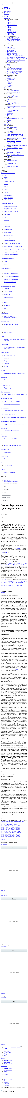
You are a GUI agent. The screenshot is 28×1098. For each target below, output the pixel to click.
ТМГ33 (9, 29)
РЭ (15, 585)
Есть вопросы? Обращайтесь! (14, 148)
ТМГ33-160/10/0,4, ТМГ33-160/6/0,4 (10, 827)
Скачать (14, 847)
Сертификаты (10, 79)
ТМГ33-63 (10, 563)
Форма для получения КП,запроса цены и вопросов (14, 91)
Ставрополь (10, 113)
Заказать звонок (5, 321)
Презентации (4, 456)
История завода (8, 1068)
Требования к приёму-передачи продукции (15, 394)
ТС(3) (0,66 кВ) (11, 41)
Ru (1, 4)
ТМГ (8, 20)
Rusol (8, 64)
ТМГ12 (9, 26)
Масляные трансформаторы (8, 173)
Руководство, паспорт (6, 398)
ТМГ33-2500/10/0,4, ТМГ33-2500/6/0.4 (11, 837)
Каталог (3, 585)
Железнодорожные (12, 53)
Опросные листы (11, 81)
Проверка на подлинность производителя (14, 141)
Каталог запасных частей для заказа (16, 138)
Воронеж (9, 115)
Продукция (7, 8)
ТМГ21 (9, 23)
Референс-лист (11, 157)
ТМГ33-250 (4, 564)
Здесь (16, 669)
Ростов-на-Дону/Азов (12, 110)
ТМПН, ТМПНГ (11, 33)
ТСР (8, 43)
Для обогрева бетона (12, 54)
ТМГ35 (9, 30)
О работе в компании (12, 166)
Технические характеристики (9, 821)
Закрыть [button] (3, 592)
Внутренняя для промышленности (16, 57)
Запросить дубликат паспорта (15, 135)
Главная (6, 7)
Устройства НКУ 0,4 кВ (13, 74)
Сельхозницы (10, 50)
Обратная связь (5, 313)
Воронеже (20, 582)
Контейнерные (11, 48)
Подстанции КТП (5, 224)
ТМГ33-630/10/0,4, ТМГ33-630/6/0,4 (10, 831)
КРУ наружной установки (14, 72)
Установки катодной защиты (14, 69)
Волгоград (9, 114)
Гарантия (9, 82)
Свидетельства (11, 78)
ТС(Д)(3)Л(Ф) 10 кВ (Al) (13, 37)
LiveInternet (22, 1087)
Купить (6, 9)
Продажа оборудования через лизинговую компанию (14, 102)
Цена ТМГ (3, 579)
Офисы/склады (5, 352)
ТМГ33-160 (24, 563)
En (3, 4)
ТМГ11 (9, 22)
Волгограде (7, 582)
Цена (23, 821)
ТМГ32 (9, 27)
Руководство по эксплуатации (15, 134)
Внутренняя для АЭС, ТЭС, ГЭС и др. (17, 58)
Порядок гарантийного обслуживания (17, 145)
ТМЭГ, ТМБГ (10, 34)
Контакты (6, 14)
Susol (8, 65)
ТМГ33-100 (17, 563)
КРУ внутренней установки (14, 71)
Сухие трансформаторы (7, 203)
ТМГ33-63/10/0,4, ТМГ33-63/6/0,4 (9, 824)
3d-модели (19, 585)
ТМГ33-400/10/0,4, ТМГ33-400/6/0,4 (10, 830)
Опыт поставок (5, 449)
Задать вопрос (4, 428)
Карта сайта (11, 1091)
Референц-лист (8, 1070)
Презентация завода (12, 160)
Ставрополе (14, 582)
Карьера (3, 469)
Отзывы (9, 83)
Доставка (3, 370)
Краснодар (10, 111)
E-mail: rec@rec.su (15, 1047)
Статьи (9, 86)
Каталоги (9, 76)
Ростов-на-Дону (8, 1079)
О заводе (3, 442)
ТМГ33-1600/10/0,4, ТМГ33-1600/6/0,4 (11, 835)
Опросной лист (10, 585)
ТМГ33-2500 (24, 566)
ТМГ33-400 (11, 564)
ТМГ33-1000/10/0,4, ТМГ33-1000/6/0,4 (11, 832)
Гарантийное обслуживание (8, 421)
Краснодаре (11, 581)
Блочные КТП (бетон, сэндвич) (15, 55)
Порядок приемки (5, 392)
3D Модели (10, 85)
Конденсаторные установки (14, 68)
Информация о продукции (8, 286)
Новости (3, 463)
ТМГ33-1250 (8, 566)
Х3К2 (6, 552)
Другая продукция (5, 268)
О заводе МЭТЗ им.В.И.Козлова (15, 155)
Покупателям (7, 11)
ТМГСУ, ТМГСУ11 (12, 25)
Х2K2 (2, 552)
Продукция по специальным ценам (16, 122)
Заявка (2, 588)
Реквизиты (6, 1072)
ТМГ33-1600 (16, 566)
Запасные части (5, 408)
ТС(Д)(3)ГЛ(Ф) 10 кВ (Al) (13, 39)
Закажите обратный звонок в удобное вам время (14, 95)
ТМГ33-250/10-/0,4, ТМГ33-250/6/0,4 (10, 828)
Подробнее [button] (4, 844)
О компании (7, 12)
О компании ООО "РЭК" (13, 152)
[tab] (14, 592)
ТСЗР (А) (9, 44)
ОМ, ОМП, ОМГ (11, 32)
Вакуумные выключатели (7, 258)
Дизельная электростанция (14, 61)
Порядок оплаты (11, 99)
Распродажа (4, 377)
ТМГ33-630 (19, 564)
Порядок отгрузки (11, 127)
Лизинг (3, 336)
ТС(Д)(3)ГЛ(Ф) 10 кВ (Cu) (14, 40)
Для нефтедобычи (11, 51)
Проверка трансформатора (8, 414)
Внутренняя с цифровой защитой (16, 60)
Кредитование (4, 344)
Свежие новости (11, 163)
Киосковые (10, 47)
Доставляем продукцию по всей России (14, 373)
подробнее (17, 548)
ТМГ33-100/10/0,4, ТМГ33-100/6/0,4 (10, 825)
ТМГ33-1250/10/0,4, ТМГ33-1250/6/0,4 (11, 834)
